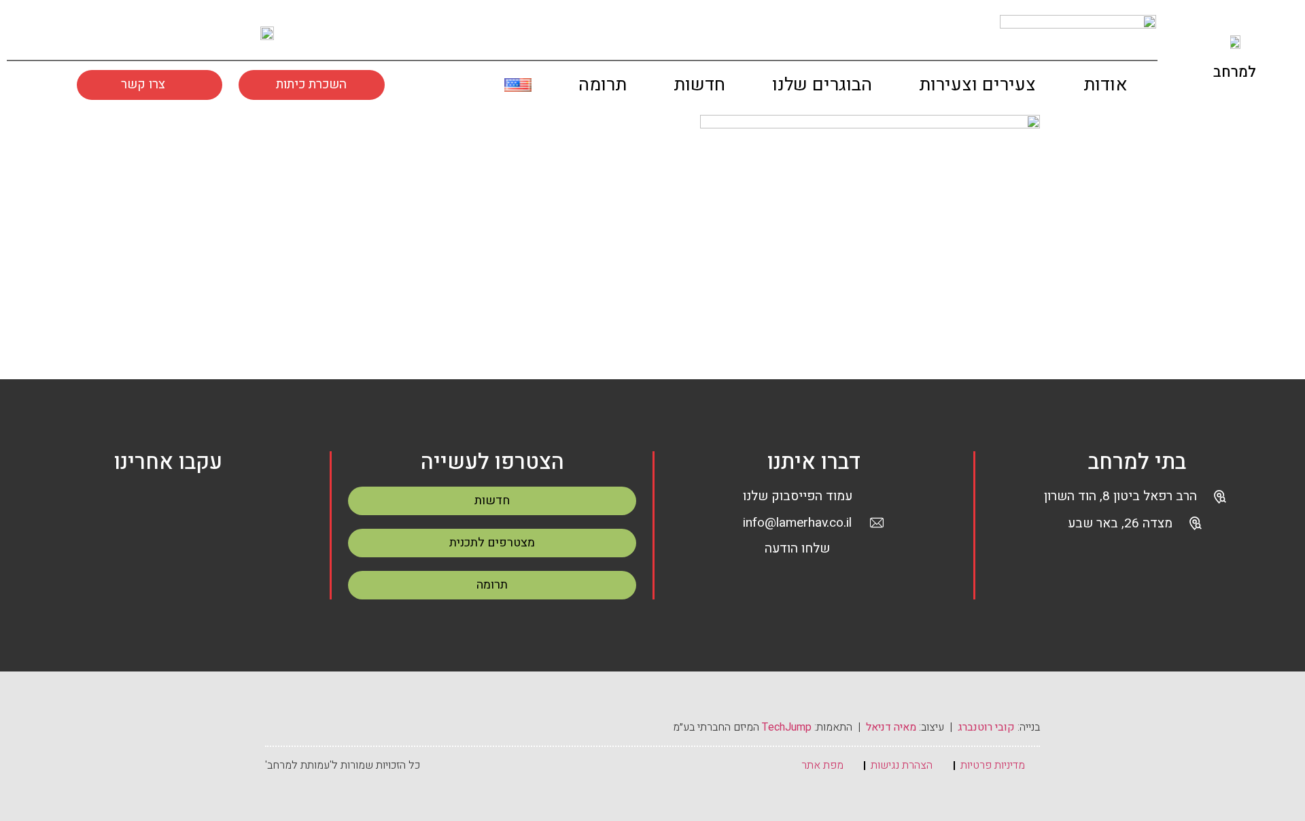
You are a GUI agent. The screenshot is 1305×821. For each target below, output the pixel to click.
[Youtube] (126, 33)
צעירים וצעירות (977, 84)
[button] (469, 88)
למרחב (1234, 72)
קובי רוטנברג (986, 727)
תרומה (602, 84)
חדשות (699, 84)
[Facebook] (136, 507)
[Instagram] (88, 33)
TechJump (787, 727)
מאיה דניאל (891, 727)
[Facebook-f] (50, 33)
